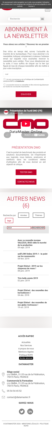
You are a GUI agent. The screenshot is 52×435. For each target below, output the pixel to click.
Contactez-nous (26, 182)
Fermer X (31, 6)
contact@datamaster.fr (18, 397)
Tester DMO (26, 172)
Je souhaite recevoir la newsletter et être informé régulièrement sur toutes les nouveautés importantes (26, 86)
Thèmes (38, 215)
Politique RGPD (26, 355)
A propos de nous (26, 348)
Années (23, 215)
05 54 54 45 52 (14, 391)
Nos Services (26, 345)
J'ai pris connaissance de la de (23, 80)
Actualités (26, 342)
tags (9, 220)
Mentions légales (26, 352)
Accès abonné (26, 358)
